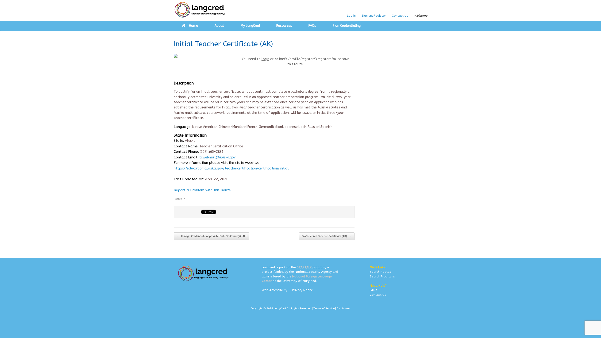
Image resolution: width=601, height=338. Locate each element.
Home (193, 26)
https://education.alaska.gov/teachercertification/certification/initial (231, 168)
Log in (351, 15)
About (219, 26)
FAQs (312, 26)
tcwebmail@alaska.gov (217, 157)
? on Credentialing (347, 26)
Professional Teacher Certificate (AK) (327, 236)
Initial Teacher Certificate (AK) (223, 44)
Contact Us (400, 15)
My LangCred (250, 26)
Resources (284, 26)
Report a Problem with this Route (202, 190)
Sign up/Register (374, 15)
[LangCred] (200, 9)
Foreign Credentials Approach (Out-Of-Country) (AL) (211, 236)
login (265, 59)
